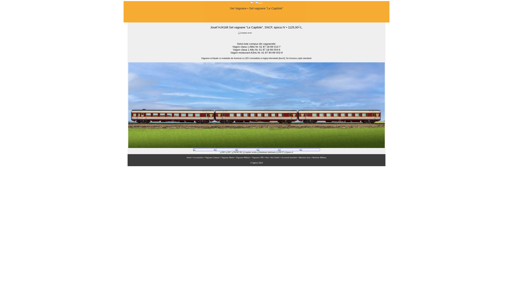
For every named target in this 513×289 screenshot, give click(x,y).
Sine (267, 157)
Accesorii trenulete (289, 157)
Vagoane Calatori (212, 157)
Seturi (189, 157)
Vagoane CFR (257, 157)
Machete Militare (319, 157)
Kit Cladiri (275, 157)
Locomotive (198, 157)
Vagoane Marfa (227, 157)
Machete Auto (304, 157)
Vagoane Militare (243, 157)
